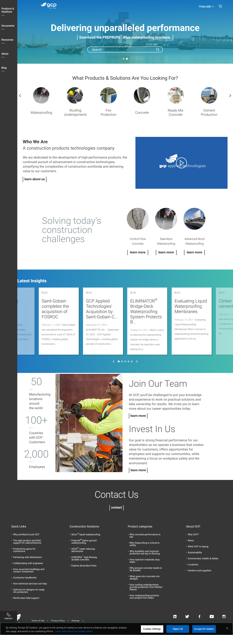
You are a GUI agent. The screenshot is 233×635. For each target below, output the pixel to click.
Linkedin (175, 617)
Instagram (224, 617)
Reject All (178, 629)
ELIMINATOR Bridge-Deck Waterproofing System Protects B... (146, 311)
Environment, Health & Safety (203, 558)
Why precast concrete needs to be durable (146, 569)
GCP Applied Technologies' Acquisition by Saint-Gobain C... (102, 308)
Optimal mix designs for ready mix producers (29, 591)
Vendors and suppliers (199, 570)
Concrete (142, 112)
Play (181, 163)
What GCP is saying (198, 546)
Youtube (212, 617)
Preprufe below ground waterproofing (83, 541)
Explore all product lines (83, 566)
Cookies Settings (152, 629)
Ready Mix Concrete (175, 112)
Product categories (140, 526)
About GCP (193, 526)
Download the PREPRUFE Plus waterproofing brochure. (125, 37)
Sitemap (76, 621)
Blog (4, 67)
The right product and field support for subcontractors (27, 541)
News (191, 540)
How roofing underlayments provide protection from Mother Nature (146, 587)
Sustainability (195, 552)
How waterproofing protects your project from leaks (144, 596)
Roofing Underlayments (75, 112)
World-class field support (26, 598)
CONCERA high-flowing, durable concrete (84, 558)
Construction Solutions (84, 526)
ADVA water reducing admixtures (83, 550)
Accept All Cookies (204, 629)
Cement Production (209, 112)
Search (220, 7)
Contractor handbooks (25, 578)
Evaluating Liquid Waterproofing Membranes (191, 306)
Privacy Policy (58, 621)
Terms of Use (37, 621)
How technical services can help (30, 584)
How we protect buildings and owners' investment (28, 570)
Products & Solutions (7, 10)
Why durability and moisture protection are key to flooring (145, 552)
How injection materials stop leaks (145, 561)
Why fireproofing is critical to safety (144, 544)
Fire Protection (108, 112)
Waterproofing (41, 112)
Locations (193, 564)
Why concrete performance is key (145, 535)
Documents (8, 25)
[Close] (227, 628)
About (4, 53)
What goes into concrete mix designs (145, 577)
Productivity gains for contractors (24, 550)
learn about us (34, 179)
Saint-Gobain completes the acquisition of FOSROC (55, 308)
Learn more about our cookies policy (73, 631)
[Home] (50, 6)
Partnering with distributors (27, 557)
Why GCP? (193, 534)
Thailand (205, 6)
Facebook (199, 617)
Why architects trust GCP (26, 534)
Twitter (187, 617)
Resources (7, 39)
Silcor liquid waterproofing (85, 534)
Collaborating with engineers (28, 563)
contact (116, 507)
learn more (138, 416)
